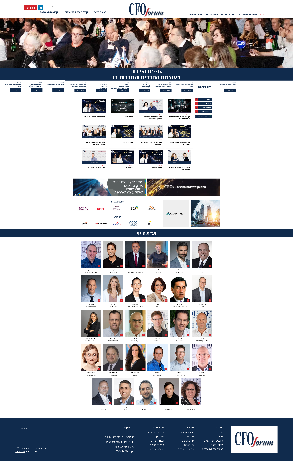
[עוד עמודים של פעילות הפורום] (187, 14)
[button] (194, 90)
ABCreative (20, 451)
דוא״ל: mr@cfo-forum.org (120, 441)
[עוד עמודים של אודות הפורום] (242, 14)
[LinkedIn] (40, 7)
